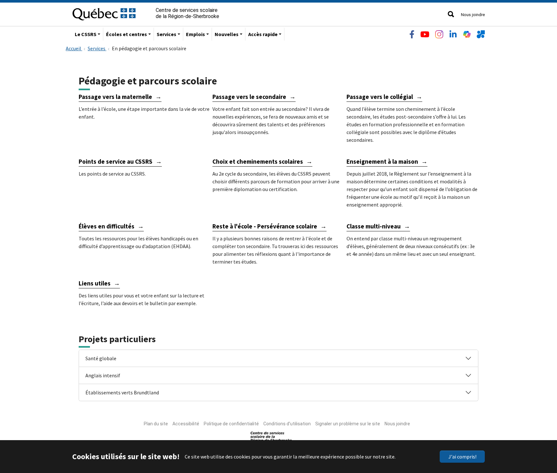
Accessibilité (185, 423)
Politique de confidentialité (231, 423)
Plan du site (156, 423)
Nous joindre (473, 14)
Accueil (74, 48)
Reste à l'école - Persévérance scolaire (264, 226)
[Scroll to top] (540, 437)
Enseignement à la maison (382, 161)
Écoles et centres (126, 34)
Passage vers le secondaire (249, 97)
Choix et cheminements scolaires (257, 161)
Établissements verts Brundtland (122, 392)
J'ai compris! (462, 456)
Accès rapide (263, 34)
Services (166, 34)
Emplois (195, 34)
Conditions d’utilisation (287, 423)
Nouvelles (227, 34)
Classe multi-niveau (374, 226)
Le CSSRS (85, 34)
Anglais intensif (102, 375)
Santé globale (100, 358)
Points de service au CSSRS (115, 161)
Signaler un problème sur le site (347, 423)
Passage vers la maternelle (115, 97)
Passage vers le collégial (380, 97)
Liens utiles (95, 283)
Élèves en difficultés (106, 226)
